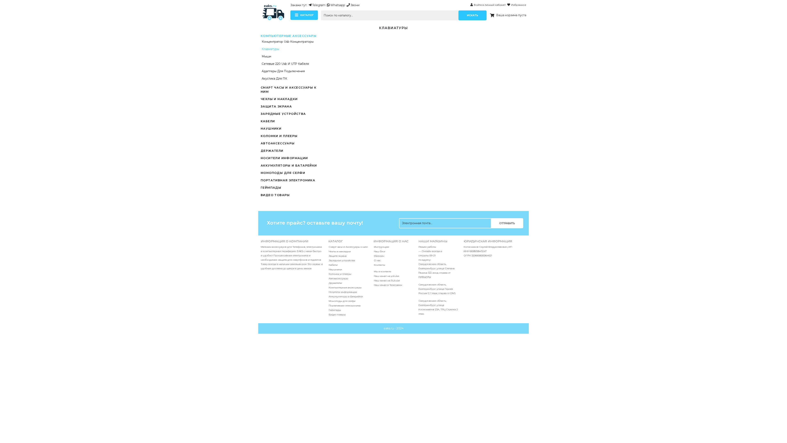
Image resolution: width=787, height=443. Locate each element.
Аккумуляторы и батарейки (289, 165)
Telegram (318, 5)
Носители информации (284, 158)
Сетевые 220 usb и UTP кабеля (285, 64)
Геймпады (271, 188)
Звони (354, 5)
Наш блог (379, 251)
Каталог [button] (307, 15)
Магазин (379, 255)
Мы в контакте (382, 271)
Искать (472, 15)
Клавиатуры (270, 49)
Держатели (272, 151)
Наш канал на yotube (386, 275)
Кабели (268, 121)
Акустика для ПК (274, 78)
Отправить (507, 223)
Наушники (271, 128)
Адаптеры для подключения (283, 71)
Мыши (266, 56)
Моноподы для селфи (283, 173)
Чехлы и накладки (279, 99)
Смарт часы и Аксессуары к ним (348, 246)
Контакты (379, 264)
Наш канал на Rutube (387, 280)
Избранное (518, 4)
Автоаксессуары (278, 143)
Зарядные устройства (283, 114)
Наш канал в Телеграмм (388, 285)
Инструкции (381, 246)
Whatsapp (337, 5)
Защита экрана (276, 106)
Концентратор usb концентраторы (288, 41)
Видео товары (275, 195)
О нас (377, 260)
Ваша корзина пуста (511, 15)
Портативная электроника (288, 180)
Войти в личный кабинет (490, 4)
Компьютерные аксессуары (288, 36)
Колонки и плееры (279, 136)
